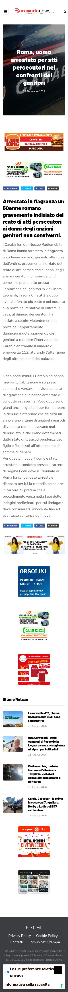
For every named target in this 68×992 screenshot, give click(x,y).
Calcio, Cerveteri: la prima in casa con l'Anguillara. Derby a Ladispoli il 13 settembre (45, 804)
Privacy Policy (19, 935)
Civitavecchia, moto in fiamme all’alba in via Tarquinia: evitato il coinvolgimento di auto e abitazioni (44, 773)
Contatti (16, 942)
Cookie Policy (47, 935)
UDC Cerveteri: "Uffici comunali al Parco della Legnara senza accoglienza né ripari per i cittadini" (46, 743)
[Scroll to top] (58, 970)
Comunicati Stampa (44, 942)
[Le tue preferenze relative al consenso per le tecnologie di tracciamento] (61, 985)
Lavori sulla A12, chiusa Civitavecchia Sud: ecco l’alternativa (44, 717)
